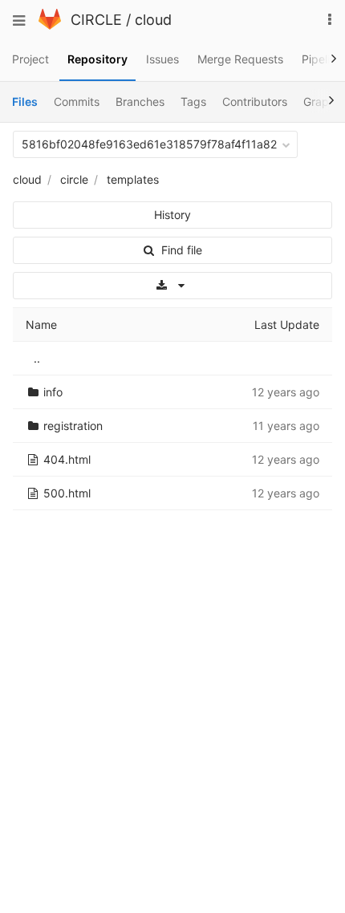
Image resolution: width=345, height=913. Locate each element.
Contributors (254, 101)
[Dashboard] (50, 25)
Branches (140, 101)
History (172, 214)
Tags (193, 101)
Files (25, 101)
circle (74, 179)
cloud (153, 19)
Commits (76, 101)
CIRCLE (96, 19)
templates (133, 179)
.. (37, 358)
